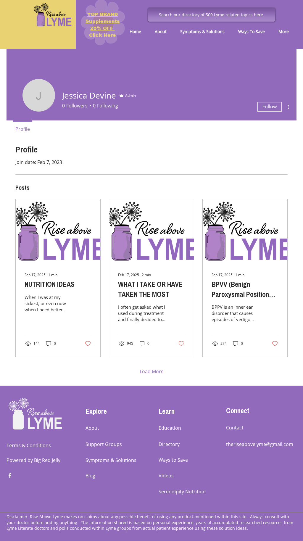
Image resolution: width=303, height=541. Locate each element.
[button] (163, 31)
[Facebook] (10, 475)
